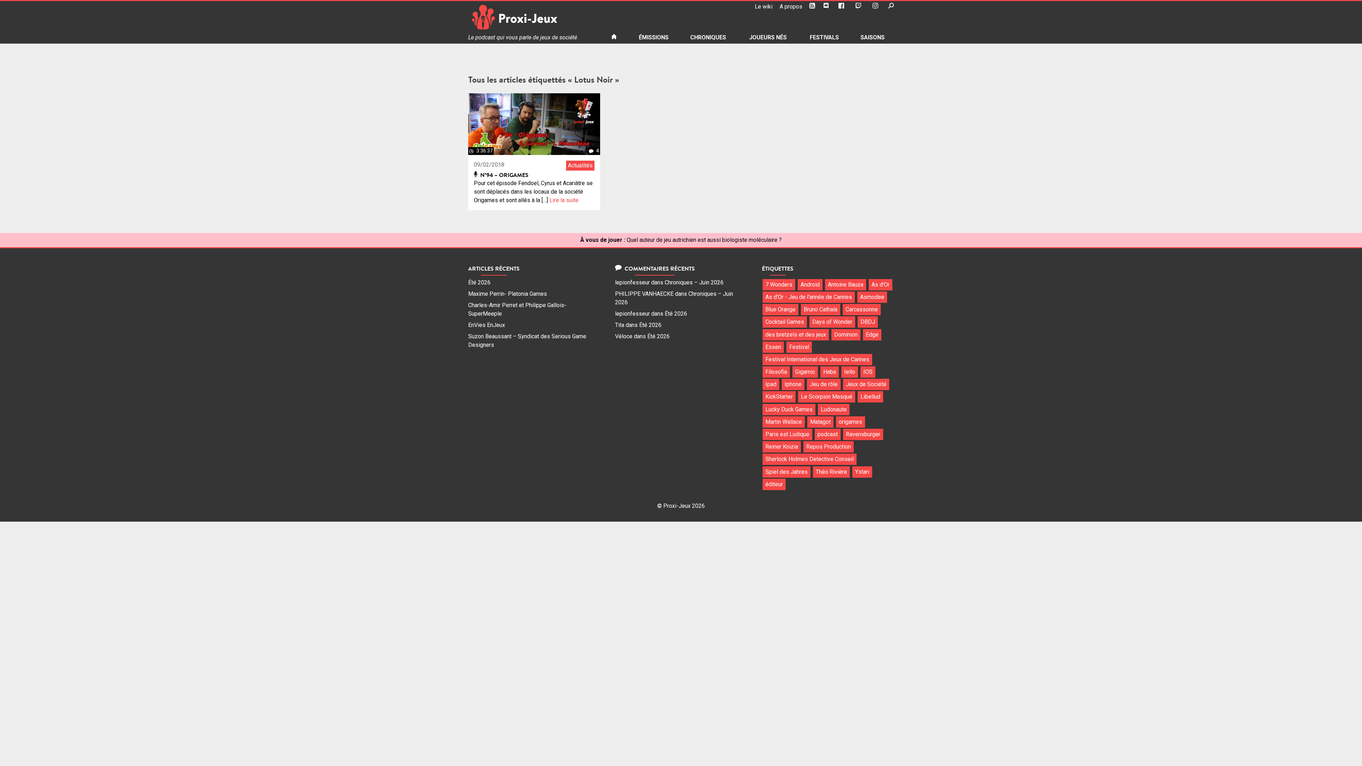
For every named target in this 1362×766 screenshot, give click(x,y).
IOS (868, 371)
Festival (799, 347)
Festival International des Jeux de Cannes (817, 359)
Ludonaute (834, 409)
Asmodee (872, 297)
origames (850, 421)
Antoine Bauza (845, 284)
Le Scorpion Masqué (826, 396)
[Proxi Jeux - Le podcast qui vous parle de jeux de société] (534, 17)
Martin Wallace (783, 421)
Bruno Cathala (820, 309)
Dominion (846, 334)
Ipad (770, 384)
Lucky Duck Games (789, 409)
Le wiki (764, 6)
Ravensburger (863, 434)
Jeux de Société (866, 384)
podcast (828, 434)
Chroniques (708, 37)
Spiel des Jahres (786, 471)
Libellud (870, 396)
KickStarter (779, 396)
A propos (791, 6)
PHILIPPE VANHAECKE (644, 293)
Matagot (820, 421)
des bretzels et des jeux (795, 334)
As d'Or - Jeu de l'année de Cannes (808, 297)
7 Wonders (778, 284)
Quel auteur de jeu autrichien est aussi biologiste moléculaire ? (704, 240)
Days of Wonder (832, 321)
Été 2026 (479, 282)
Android (810, 284)
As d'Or (880, 284)
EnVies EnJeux (486, 325)
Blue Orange (780, 309)
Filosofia (776, 371)
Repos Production (828, 446)
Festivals (824, 37)
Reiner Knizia (781, 446)
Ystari (862, 471)
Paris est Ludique (787, 434)
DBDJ (867, 321)
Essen (773, 347)
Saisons (872, 37)
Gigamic (805, 371)
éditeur (774, 484)
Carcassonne (862, 309)
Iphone (793, 384)
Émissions (654, 37)
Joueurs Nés (768, 37)
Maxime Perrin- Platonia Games (507, 293)
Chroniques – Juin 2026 (694, 282)
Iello (849, 371)
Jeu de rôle (824, 384)
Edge (872, 334)
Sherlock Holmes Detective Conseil (809, 459)
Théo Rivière (831, 471)
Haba (829, 371)
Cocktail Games (784, 321)
